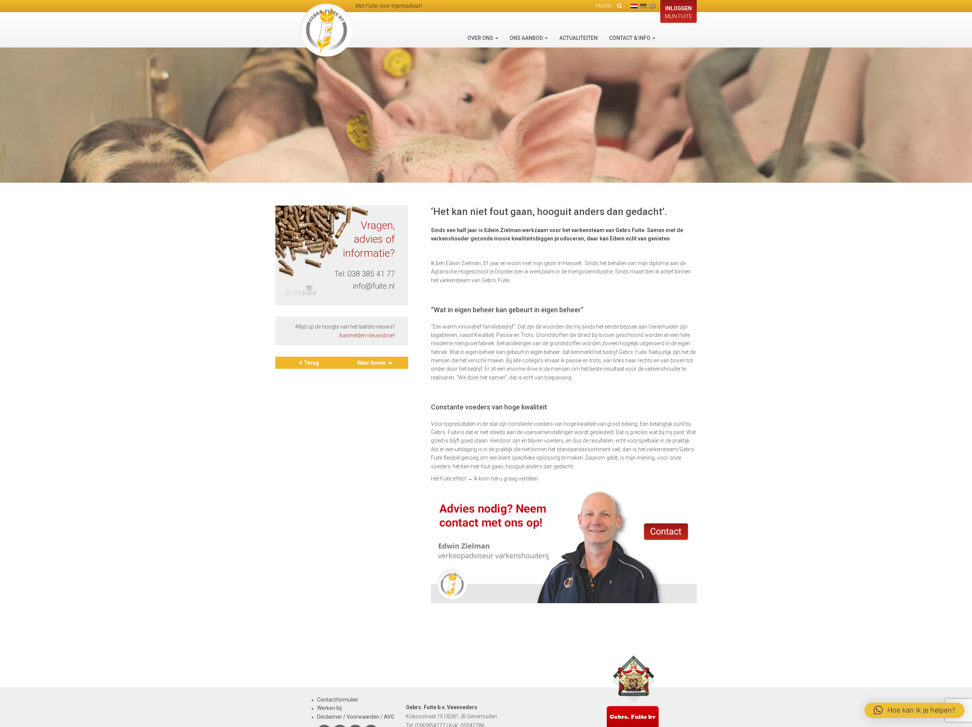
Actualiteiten (578, 38)
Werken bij (329, 708)
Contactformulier (337, 700)
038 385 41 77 (371, 273)
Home (603, 6)
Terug (311, 363)
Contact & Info (630, 38)
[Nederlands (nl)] (634, 6)
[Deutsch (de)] (643, 6)
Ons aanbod (527, 38)
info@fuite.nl (374, 286)
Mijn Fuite (678, 12)
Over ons (480, 38)
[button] (914, 710)
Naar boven (372, 363)
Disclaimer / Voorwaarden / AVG (355, 717)
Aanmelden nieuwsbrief (367, 335)
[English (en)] (652, 6)
